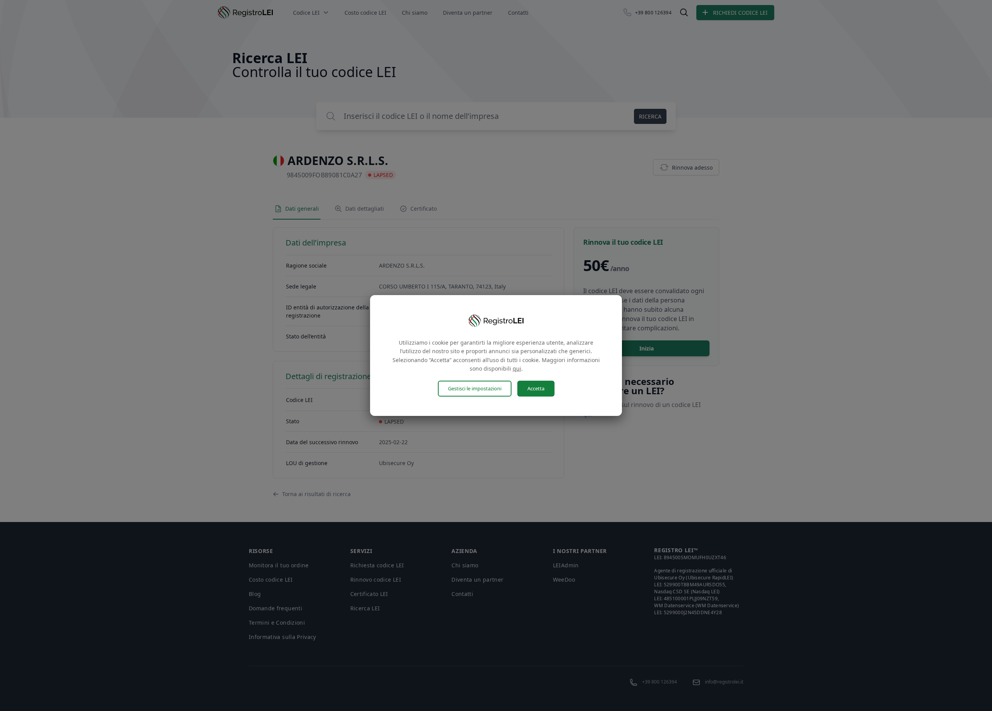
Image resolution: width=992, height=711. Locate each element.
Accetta (535, 388)
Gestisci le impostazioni (474, 388)
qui (517, 368)
